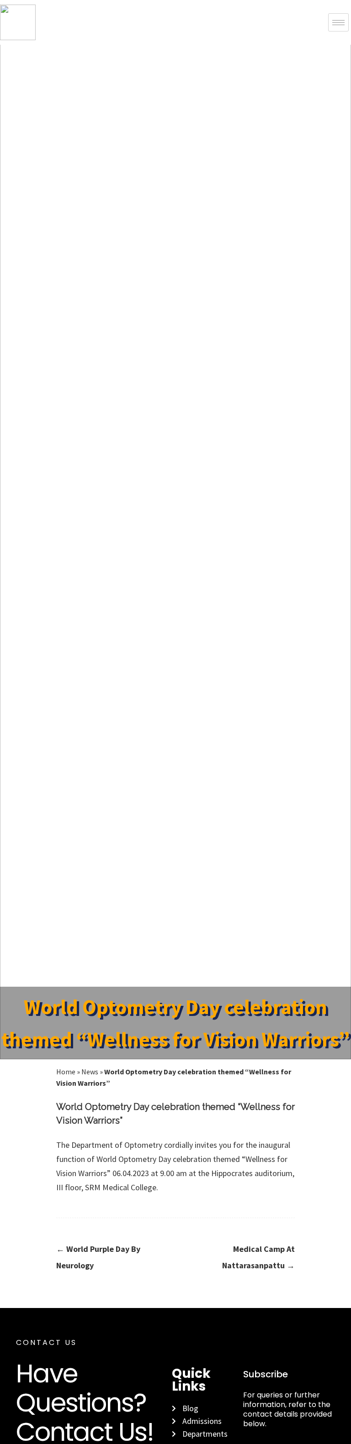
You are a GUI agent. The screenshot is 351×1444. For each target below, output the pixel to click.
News (89, 1071)
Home (65, 1071)
